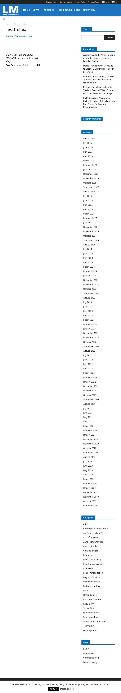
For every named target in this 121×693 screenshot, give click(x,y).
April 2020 (88, 474)
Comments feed (91, 657)
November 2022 (91, 337)
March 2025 (89, 213)
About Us (58, 2)
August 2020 (89, 457)
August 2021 (89, 403)
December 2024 (91, 227)
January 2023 (89, 328)
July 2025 (87, 196)
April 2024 (88, 262)
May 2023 (88, 311)
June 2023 (88, 306)
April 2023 (88, 315)
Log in (86, 648)
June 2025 (88, 200)
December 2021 (91, 386)
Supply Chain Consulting (94, 621)
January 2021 (89, 434)
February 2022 (90, 377)
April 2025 (88, 209)
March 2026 (89, 160)
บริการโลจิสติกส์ (90, 537)
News (35, 10)
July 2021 (87, 408)
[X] (20, 2)
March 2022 (89, 372)
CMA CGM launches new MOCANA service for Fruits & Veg (22, 58)
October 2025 (89, 182)
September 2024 (91, 240)
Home (26, 10)
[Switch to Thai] (115, 2)
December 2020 (91, 439)
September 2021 (91, 399)
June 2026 (88, 147)
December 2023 (91, 280)
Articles (49, 10)
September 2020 (91, 452)
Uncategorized (90, 630)
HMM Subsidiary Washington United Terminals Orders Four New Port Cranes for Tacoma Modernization (99, 102)
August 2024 (89, 244)
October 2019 (89, 501)
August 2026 (89, 138)
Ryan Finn (10, 65)
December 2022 (91, 333)
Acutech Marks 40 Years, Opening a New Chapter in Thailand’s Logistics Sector (99, 58)
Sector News (89, 608)
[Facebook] (5, 2)
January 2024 (89, 275)
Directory (89, 10)
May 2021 (88, 417)
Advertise (68, 2)
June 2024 (88, 253)
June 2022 (88, 359)
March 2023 (89, 319)
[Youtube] (24, 2)
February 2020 (90, 483)
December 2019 (91, 492)
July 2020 (87, 461)
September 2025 (91, 187)
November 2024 (91, 231)
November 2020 (91, 443)
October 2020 (89, 448)
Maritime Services (91, 581)
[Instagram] (10, 2)
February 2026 (90, 165)
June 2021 (88, 412)
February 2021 (90, 430)
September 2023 (91, 293)
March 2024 (89, 266)
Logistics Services (91, 577)
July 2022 (87, 355)
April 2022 (88, 368)
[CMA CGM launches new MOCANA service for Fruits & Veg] (23, 43)
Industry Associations (93, 564)
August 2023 (89, 297)
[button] (114, 10)
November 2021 (91, 390)
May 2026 (88, 151)
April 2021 (88, 421)
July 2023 (87, 302)
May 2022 (88, 364)
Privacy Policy (80, 2)
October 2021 (89, 395)
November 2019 (91, 496)
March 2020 (89, 479)
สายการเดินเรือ (90, 546)
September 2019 (91, 505)
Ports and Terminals (93, 599)
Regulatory (88, 603)
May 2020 (88, 470)
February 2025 (90, 218)
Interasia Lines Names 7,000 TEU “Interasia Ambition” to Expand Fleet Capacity (98, 79)
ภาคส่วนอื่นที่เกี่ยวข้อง (93, 541)
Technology (88, 625)
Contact (49, 2)
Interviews (88, 568)
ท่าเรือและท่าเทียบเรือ (93, 533)
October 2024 (89, 235)
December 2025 (91, 173)
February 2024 (90, 271)
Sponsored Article (91, 612)
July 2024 (87, 249)
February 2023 (90, 324)
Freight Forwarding (92, 559)
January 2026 (89, 169)
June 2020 (88, 465)
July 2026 (87, 143)
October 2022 (89, 342)
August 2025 (89, 191)
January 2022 (89, 381)
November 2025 (91, 178)
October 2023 (89, 288)
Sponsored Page (91, 617)
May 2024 (88, 258)
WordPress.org (90, 662)
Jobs (77, 10)
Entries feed (89, 653)
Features (87, 555)
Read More (68, 688)
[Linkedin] (15, 2)
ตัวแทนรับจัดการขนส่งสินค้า (96, 528)
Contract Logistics (91, 550)
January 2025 (89, 222)
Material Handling (91, 586)
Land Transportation (93, 572)
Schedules (65, 10)
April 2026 (88, 156)
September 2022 (91, 346)
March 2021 (89, 426)
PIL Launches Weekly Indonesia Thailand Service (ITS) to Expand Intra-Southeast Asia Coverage (98, 90)
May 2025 (88, 204)
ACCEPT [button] (53, 689)
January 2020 (89, 487)
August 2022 (89, 350)
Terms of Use (93, 2)
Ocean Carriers (90, 594)
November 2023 (91, 284)
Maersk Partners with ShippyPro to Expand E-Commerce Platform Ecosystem (98, 69)
